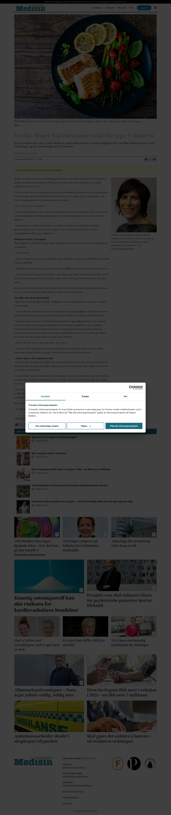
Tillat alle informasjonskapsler (124, 426)
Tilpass (84, 426)
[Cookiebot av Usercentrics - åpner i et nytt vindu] (131, 388)
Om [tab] (125, 396)
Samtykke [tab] (45, 396)
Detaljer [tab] (85, 396)
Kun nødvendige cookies (47, 426)
